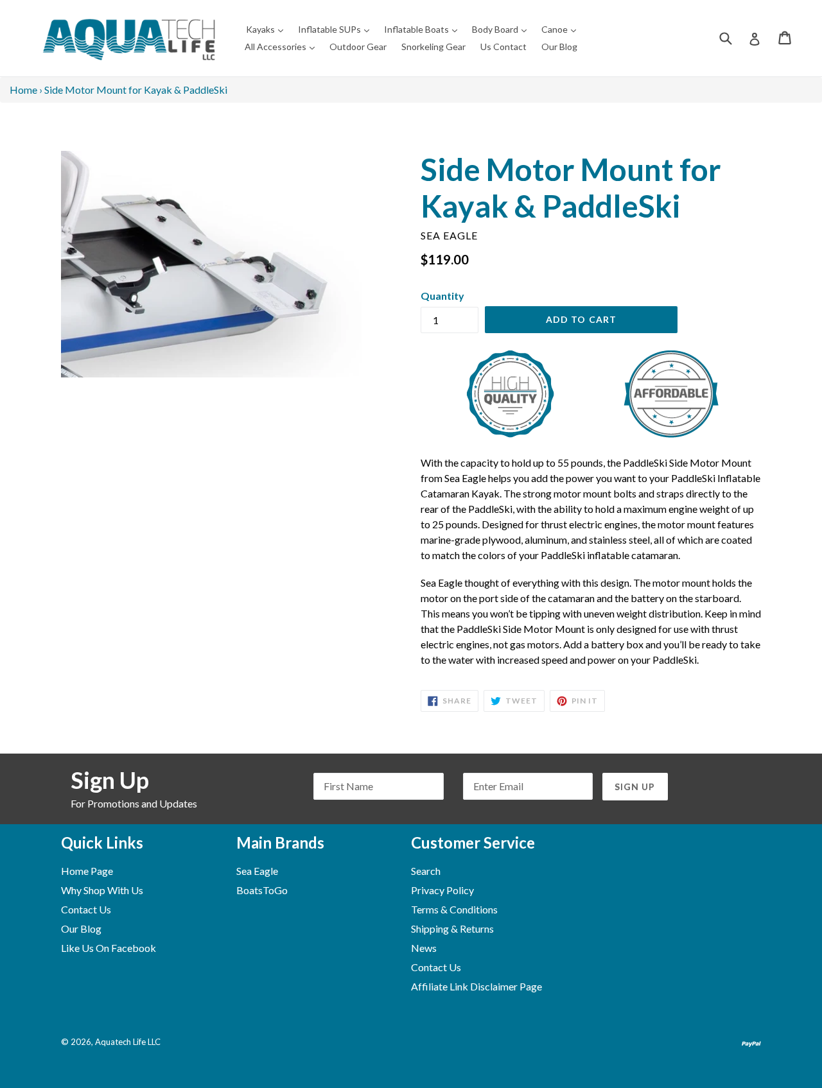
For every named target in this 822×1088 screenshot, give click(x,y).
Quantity (442, 295)
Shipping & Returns (452, 928)
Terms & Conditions (454, 909)
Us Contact (503, 46)
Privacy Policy (442, 890)
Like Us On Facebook (108, 948)
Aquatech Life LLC (128, 1042)
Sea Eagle (257, 871)
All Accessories (283, 46)
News (424, 948)
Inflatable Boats (424, 29)
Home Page (87, 871)
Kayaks (268, 29)
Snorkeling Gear (433, 46)
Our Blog (559, 46)
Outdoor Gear (358, 46)
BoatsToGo (262, 890)
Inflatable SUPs (337, 29)
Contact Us (86, 909)
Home (23, 89)
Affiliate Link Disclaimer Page (476, 986)
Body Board (502, 29)
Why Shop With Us (102, 890)
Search (426, 871)
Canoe (561, 29)
